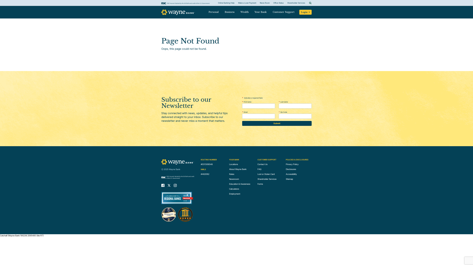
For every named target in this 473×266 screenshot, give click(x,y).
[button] (213, 13)
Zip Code (283, 112)
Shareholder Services (296, 3)
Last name (284, 102)
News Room (265, 3)
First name (247, 102)
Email (246, 112)
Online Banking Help (226, 3)
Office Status (278, 3)
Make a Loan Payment (247, 3)
